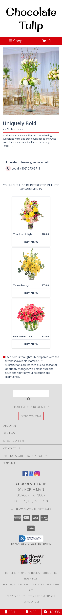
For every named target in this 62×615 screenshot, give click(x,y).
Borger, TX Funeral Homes (22, 572)
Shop (17, 40)
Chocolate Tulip (31, 18)
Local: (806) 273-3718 (31, 501)
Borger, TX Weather (15, 584)
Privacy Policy (16, 595)
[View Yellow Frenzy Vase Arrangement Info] (31, 265)
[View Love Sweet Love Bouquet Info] (31, 316)
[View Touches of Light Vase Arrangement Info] (31, 214)
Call (11, 612)
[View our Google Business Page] (31, 475)
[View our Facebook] (25, 475)
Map (32, 612)
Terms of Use (31, 601)
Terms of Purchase (40, 595)
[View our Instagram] (37, 475)
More (7, 146)
